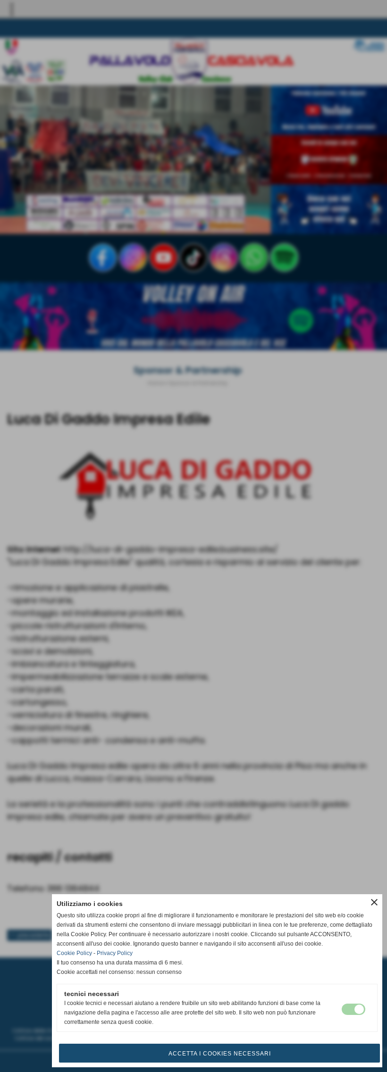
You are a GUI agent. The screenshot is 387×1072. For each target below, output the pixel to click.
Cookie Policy (74, 953)
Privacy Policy (115, 953)
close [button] (374, 902)
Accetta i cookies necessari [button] (219, 1053)
